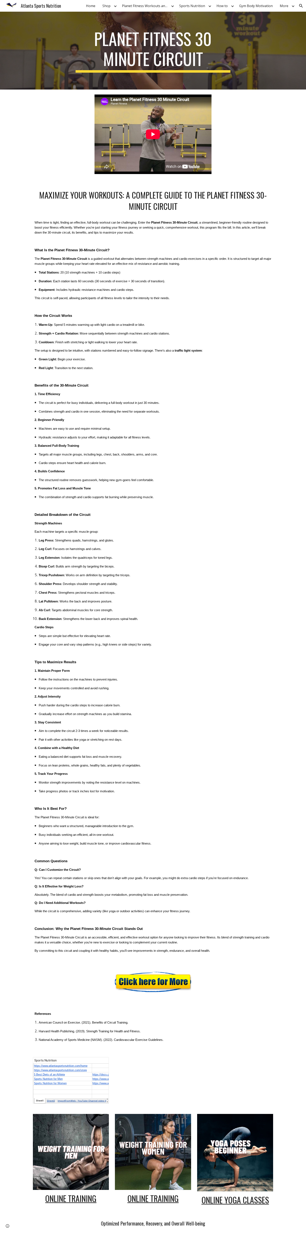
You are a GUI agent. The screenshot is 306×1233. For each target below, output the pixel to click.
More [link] (284, 6)
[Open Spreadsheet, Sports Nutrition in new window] (101, 1062)
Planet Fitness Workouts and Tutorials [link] (146, 6)
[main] (153, 50)
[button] (301, 6)
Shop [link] (106, 6)
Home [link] (90, 6)
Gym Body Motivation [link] (256, 6)
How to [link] (222, 6)
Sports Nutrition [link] (192, 6)
